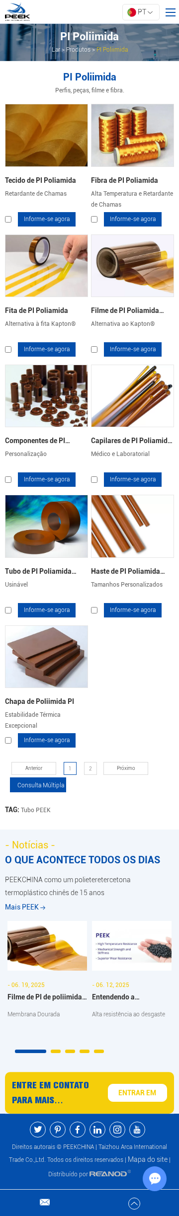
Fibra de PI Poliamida (124, 180)
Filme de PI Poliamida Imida (125, 312)
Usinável (16, 584)
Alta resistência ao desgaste (128, 1014)
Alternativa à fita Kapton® (40, 323)
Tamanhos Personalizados (127, 584)
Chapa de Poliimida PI (39, 701)
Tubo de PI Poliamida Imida (38, 573)
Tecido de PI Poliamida (40, 180)
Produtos (78, 49)
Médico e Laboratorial (120, 454)
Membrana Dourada (33, 1014)
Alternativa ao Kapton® (123, 323)
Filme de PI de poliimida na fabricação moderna (44, 998)
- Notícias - (30, 845)
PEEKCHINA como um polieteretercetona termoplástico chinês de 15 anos (68, 886)
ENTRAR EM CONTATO (137, 1095)
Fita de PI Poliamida (36, 310)
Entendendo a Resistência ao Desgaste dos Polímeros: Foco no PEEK (130, 998)
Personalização (26, 454)
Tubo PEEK (36, 810)
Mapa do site (148, 1159)
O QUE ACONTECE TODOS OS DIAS (82, 860)
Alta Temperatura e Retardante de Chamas (132, 199)
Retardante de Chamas (36, 193)
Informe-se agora (47, 219)
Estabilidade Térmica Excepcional (33, 720)
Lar (56, 49)
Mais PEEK (22, 907)
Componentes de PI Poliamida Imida (35, 442)
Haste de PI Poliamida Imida (125, 573)
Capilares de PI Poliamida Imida (131, 442)
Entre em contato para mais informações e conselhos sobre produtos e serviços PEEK (50, 1094)
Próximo (126, 768)
